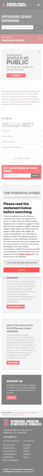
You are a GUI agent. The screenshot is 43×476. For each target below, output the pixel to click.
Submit (21, 270)
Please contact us (26, 254)
